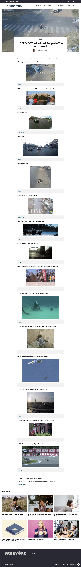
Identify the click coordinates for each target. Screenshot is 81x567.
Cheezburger (21, 132)
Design (50, 6)
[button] (73, 6)
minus (19, 352)
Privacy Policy (65, 564)
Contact (16, 1)
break (19, 159)
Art (44, 6)
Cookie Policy (57, 564)
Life (69, 6)
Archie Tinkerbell (44, 50)
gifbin (19, 262)
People (40, 39)
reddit (19, 84)
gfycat (19, 416)
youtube (20, 289)
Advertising (11, 1)
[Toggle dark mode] (78, 564)
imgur (19, 191)
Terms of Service (73, 564)
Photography (60, 6)
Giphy (19, 108)
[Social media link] (68, 1)
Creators (38, 6)
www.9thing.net (22, 484)
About (6, 1)
